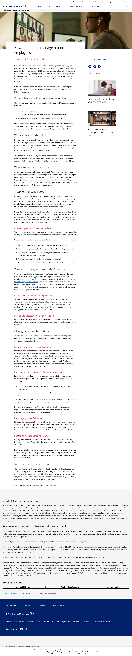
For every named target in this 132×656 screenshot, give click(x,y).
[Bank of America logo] (15, 6)
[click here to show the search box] (126, 6)
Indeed (61, 180)
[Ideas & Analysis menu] (83, 6)
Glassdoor (54, 180)
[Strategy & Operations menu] (65, 6)
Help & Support (58, 606)
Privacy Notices (83, 654)
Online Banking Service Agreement (57, 622)
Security (38, 622)
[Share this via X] (99, 66)
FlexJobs (70, 180)
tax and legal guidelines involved (26, 282)
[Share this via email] (89, 66)
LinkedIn (47, 182)
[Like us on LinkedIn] (21, 629)
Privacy (30, 622)
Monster (47, 180)
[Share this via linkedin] (94, 66)
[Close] (129, 651)
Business (75, 2)
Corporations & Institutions (90, 2)
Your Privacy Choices (100, 622)
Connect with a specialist (15, 622)
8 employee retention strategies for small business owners (101, 132)
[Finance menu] (42, 6)
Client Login (123, 2)
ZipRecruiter (38, 180)
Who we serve (11, 606)
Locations (41, 606)
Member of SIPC (30, 573)
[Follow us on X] (26, 629)
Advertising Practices (81, 622)
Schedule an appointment (109, 2)
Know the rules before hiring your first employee (101, 100)
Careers (27, 606)
